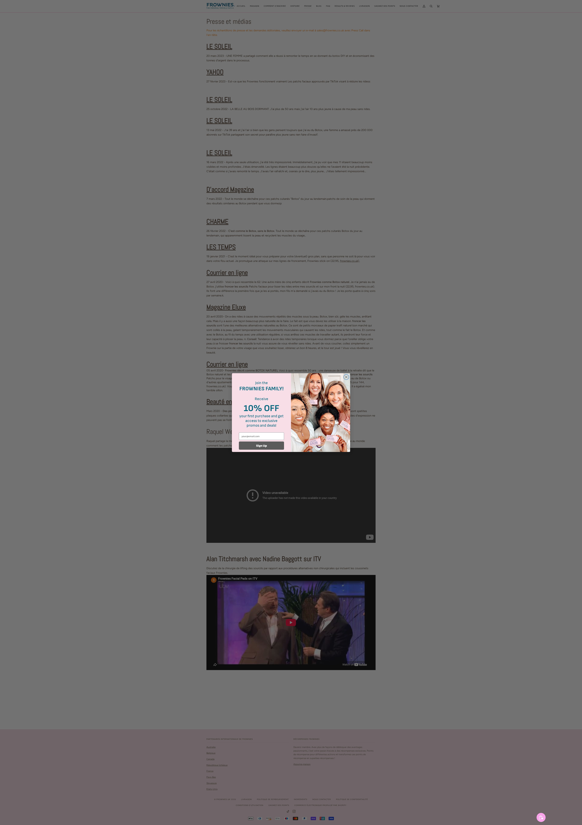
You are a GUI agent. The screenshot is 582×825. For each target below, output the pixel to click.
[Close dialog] (346, 377)
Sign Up (261, 445)
